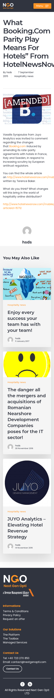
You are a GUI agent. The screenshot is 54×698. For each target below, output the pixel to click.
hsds (9, 72)
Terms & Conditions (15, 611)
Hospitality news (23, 76)
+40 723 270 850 (18, 658)
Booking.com (17, 146)
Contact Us (12, 668)
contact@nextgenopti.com (28, 662)
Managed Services (15, 642)
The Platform (11, 634)
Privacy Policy (12, 615)
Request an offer (14, 619)
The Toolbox (10, 638)
